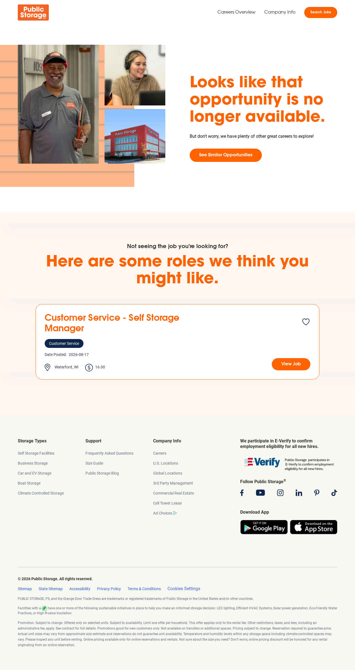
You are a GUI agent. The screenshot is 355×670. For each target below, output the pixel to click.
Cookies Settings (184, 588)
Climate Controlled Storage (41, 493)
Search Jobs (320, 12)
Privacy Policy (109, 589)
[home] (33, 12)
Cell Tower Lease (167, 503)
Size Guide (94, 463)
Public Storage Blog (102, 473)
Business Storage (33, 463)
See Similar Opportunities (225, 155)
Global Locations (167, 473)
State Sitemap (51, 589)
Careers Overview (236, 12)
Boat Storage (29, 483)
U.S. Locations (165, 463)
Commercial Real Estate (173, 493)
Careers (159, 453)
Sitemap (25, 589)
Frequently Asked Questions (109, 453)
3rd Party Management (173, 483)
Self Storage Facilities (36, 453)
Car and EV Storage (34, 473)
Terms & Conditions (144, 589)
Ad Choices (162, 513)
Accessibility (79, 589)
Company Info (279, 12)
